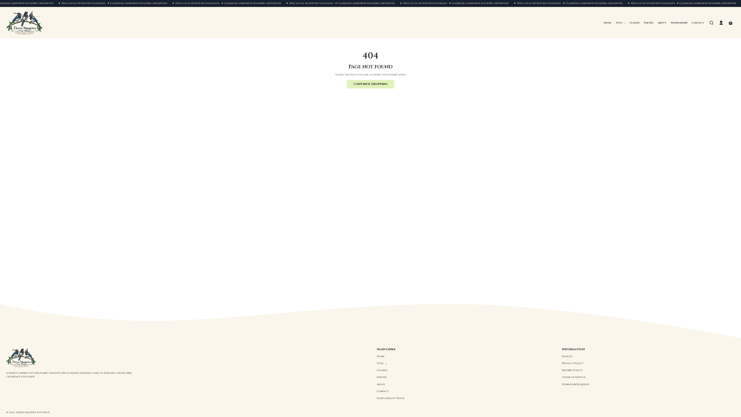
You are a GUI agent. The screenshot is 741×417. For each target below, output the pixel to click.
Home (381, 356)
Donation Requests (575, 384)
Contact (383, 391)
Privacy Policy (572, 363)
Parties (382, 377)
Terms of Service (574, 377)
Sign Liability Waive (390, 398)
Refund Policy (572, 370)
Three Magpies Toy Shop (32, 412)
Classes (382, 370)
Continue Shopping (370, 84)
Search (567, 356)
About (381, 384)
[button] (711, 23)
